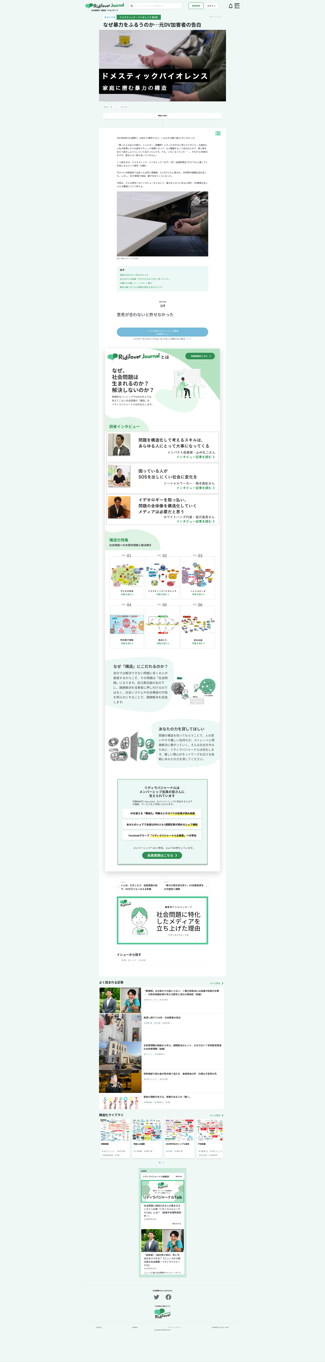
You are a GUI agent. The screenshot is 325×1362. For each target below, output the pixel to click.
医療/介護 (149, 1023)
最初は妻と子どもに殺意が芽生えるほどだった (141, 287)
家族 (107, 107)
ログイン (211, 5)
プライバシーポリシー (175, 1327)
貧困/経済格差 (108, 1155)
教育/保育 (122, 1151)
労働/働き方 (161, 1054)
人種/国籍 (139, 1151)
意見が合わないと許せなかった (134, 274)
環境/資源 (214, 1155)
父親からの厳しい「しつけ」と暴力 (136, 282)
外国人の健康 (139, 1144)
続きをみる (176, 1223)
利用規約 (135, 1327)
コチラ (188, 338)
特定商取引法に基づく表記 (220, 1327)
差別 (169, 1102)
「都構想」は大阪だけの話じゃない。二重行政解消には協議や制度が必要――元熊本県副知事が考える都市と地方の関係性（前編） (181, 992)
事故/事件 (167, 1023)
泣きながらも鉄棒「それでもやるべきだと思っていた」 (145, 278)
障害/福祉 (149, 1102)
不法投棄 (202, 1144)
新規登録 (196, 5)
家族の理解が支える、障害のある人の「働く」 (167, 1096)
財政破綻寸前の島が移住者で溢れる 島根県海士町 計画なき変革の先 (180, 1073)
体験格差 (105, 1144)
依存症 (125, 107)
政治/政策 (165, 1000)
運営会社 (99, 1327)
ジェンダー (115, 107)
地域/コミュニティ (152, 1000)
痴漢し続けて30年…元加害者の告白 (162, 1017)
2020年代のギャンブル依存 (177, 1144)
